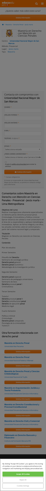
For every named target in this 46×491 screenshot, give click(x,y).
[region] (23, 475)
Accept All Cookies (23, 474)
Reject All (23, 480)
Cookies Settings (23, 486)
